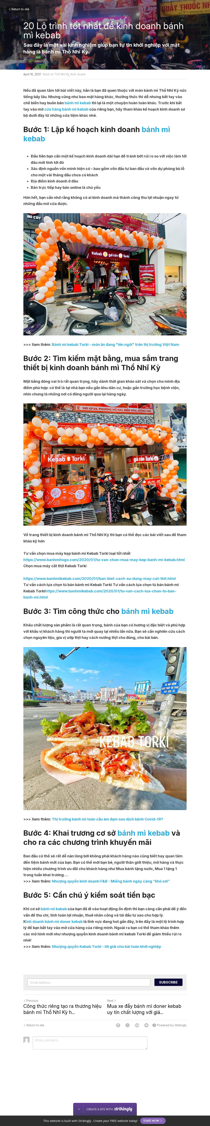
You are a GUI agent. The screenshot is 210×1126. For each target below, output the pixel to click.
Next (110, 1000)
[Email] (146, 1025)
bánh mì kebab (78, 103)
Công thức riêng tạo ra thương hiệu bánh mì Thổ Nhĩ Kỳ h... (62, 1009)
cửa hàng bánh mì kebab (66, 109)
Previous (32, 1000)
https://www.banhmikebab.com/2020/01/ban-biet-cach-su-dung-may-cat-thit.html (99, 578)
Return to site (20, 9)
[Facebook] (118, 1025)
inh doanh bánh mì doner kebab (54, 921)
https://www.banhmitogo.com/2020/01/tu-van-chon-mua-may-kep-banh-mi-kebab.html (104, 560)
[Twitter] (128, 1025)
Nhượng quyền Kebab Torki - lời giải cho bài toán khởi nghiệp (106, 946)
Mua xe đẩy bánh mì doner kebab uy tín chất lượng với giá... (144, 1009)
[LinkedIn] (137, 1025)
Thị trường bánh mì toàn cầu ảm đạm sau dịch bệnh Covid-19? (107, 819)
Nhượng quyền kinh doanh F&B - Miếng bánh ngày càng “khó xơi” (110, 881)
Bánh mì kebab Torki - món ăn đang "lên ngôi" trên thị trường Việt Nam (115, 344)
